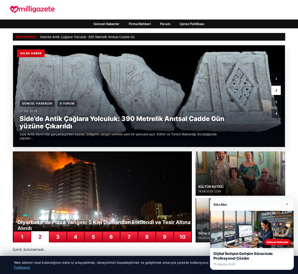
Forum (165, 24)
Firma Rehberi (140, 24)
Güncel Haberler (106, 24)
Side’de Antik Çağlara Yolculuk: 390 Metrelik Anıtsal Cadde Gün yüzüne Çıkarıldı (101, 37)
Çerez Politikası (192, 24)
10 (182, 237)
